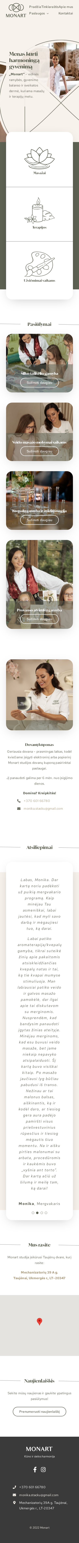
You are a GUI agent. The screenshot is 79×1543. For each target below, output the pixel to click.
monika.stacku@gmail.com (43, 808)
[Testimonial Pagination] (33, 1213)
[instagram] (43, 1469)
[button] (39, 1321)
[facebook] (35, 1469)
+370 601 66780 (37, 801)
